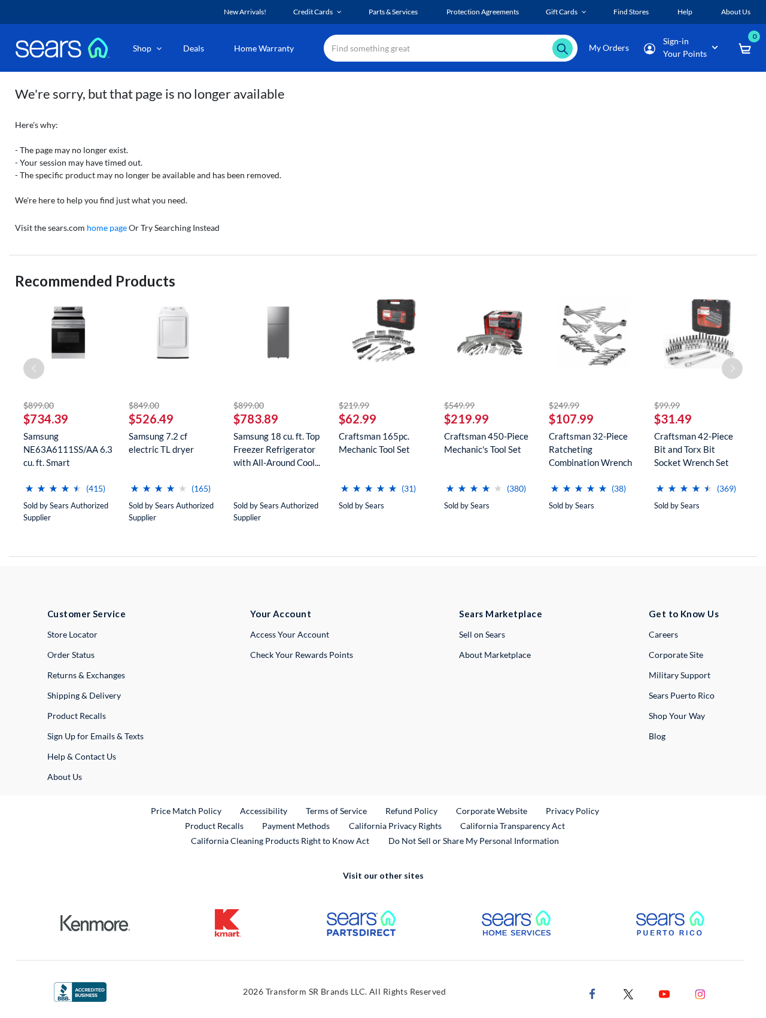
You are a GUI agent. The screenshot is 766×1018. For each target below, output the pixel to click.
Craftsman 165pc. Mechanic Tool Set (374, 443)
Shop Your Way (677, 716)
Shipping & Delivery (84, 695)
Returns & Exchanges (86, 675)
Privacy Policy (572, 811)
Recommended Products (95, 280)
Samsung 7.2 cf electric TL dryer (161, 443)
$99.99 (667, 405)
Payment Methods (296, 826)
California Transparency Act (512, 826)
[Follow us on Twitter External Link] (628, 993)
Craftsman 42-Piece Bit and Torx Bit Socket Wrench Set (693, 449)
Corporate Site (676, 655)
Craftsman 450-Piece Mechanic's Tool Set (486, 443)
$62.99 (357, 419)
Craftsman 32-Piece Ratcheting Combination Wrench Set (590, 449)
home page (107, 228)
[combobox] (450, 48)
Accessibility (263, 811)
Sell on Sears (482, 634)
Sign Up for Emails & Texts (95, 736)
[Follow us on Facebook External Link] (592, 993)
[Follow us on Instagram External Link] (700, 993)
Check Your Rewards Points (301, 655)
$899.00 (38, 405)
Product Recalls (76, 716)
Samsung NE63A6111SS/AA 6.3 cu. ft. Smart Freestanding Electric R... (68, 449)
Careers (663, 634)
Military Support (679, 675)
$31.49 (673, 419)
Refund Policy (411, 811)
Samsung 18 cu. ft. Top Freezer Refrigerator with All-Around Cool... (276, 449)
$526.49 (151, 419)
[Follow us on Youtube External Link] (664, 993)
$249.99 (564, 405)
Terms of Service (336, 811)
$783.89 (255, 419)
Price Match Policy (186, 811)
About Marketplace (495, 655)
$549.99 (459, 405)
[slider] (53, 483)
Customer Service (86, 613)
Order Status (71, 655)
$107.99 (571, 419)
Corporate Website (492, 810)
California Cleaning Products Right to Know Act (280, 841)
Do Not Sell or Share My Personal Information (473, 841)
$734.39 (45, 419)
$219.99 (354, 405)
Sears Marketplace (500, 613)
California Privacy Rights (395, 826)
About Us (64, 777)
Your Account (280, 613)
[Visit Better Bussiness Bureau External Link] (80, 991)
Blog (657, 736)
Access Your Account (289, 634)
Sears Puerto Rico (682, 695)
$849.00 (144, 405)
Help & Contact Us (81, 756)
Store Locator (72, 634)
